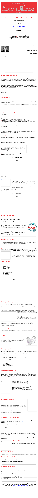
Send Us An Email (19, 24)
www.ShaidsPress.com (16, 485)
